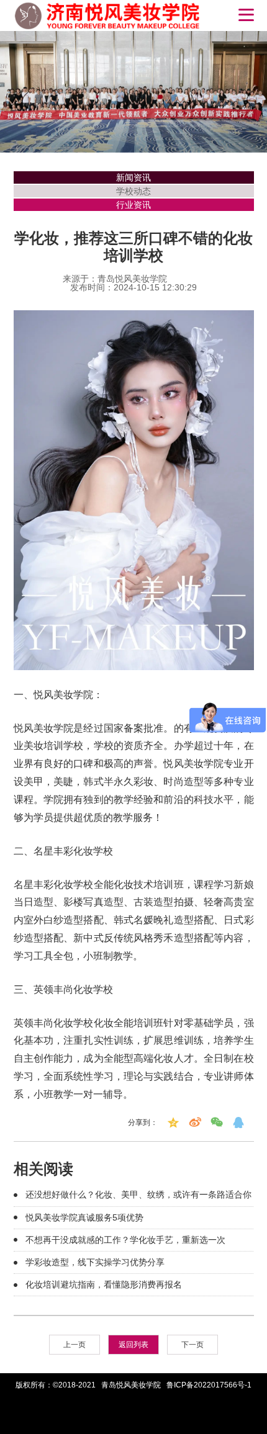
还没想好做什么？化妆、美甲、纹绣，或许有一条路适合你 (138, 1194)
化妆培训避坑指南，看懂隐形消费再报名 (103, 1284)
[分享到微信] (216, 1122)
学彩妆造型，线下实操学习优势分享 (95, 1262)
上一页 (74, 1344)
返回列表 (133, 1344)
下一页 (192, 1344)
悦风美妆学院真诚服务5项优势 (84, 1217)
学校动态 (133, 191)
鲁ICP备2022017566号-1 (208, 1385)
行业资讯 (133, 205)
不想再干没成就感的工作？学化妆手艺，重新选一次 (125, 1240)
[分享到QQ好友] (238, 1122)
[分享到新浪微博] (195, 1122)
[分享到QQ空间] (173, 1122)
